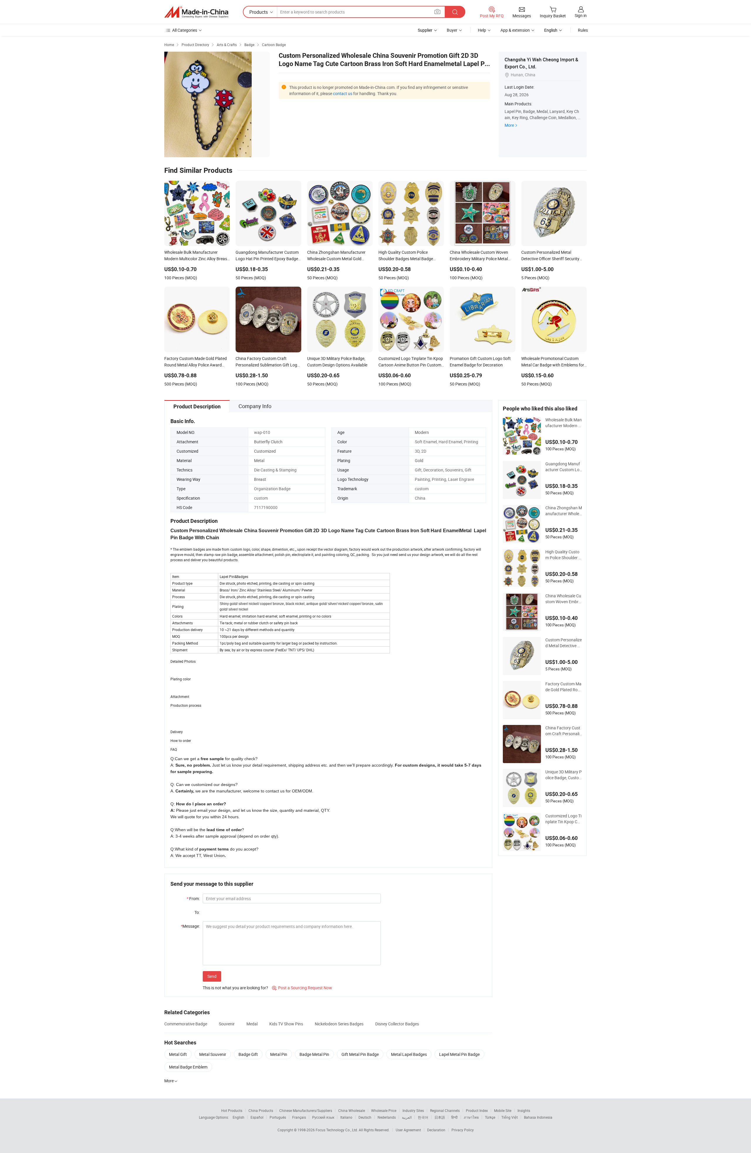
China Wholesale (351, 1110)
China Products (260, 1110)
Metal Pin (278, 1054)
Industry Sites (413, 1110)
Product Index (477, 1110)
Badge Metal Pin (314, 1054)
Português (278, 1117)
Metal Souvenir (212, 1054)
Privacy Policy (462, 1129)
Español (257, 1117)
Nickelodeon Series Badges (339, 1024)
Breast (260, 479)
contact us (342, 93)
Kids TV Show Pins (286, 1024)
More (509, 125)
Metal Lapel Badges (409, 1054)
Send (211, 976)
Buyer (452, 30)
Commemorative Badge (185, 1024)
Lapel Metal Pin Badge (459, 1054)
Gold (419, 460)
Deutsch (364, 1117)
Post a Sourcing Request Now (302, 987)
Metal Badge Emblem (188, 1067)
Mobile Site (502, 1110)
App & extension (515, 30)
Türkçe (490, 1117)
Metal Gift (178, 1054)
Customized (265, 451)
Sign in (581, 15)
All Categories (184, 30)
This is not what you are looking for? (235, 987)
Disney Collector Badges (397, 1024)
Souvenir (227, 1024)
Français (299, 1117)
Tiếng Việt (509, 1117)
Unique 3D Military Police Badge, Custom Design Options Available (563, 775)
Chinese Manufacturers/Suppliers (305, 1110)
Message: (190, 926)
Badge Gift (248, 1054)
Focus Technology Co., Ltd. (337, 1129)
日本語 (439, 1117)
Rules (583, 30)
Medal (252, 1024)
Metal (259, 460)
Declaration (436, 1129)
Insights (523, 1110)
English (238, 1117)
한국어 (423, 1117)
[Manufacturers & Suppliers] (196, 12)
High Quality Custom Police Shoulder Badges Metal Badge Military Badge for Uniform (563, 555)
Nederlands (387, 1117)
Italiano (346, 1117)
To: (197, 912)
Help (482, 30)
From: (193, 898)
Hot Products (231, 1110)
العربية (407, 1117)
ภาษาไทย (471, 1117)
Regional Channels (445, 1110)
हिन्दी (454, 1117)
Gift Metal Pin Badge (360, 1054)
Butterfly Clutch (268, 441)
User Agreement (408, 1129)
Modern (422, 432)
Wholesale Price (383, 1110)
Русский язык (323, 1117)
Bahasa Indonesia (538, 1117)
